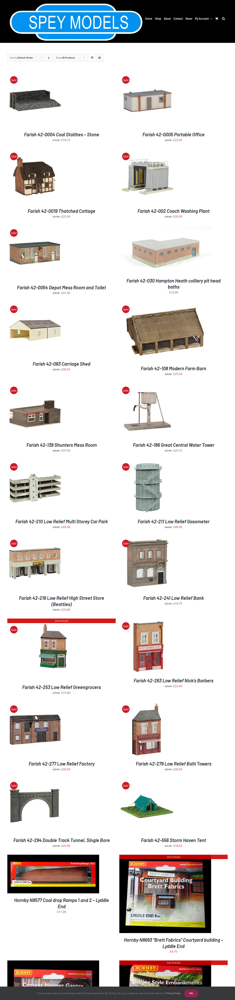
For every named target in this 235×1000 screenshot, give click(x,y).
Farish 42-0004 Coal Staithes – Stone (61, 134)
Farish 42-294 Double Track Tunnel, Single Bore (61, 840)
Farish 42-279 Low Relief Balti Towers (173, 763)
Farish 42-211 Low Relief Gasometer (173, 521)
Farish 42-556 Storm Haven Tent (173, 840)
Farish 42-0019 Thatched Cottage (61, 211)
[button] (223, 18)
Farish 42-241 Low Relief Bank (173, 598)
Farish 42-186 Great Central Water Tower (173, 445)
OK (191, 993)
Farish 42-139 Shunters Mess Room (61, 445)
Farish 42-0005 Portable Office (173, 134)
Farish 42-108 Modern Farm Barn (173, 368)
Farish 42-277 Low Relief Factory (62, 763)
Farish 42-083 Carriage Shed (61, 364)
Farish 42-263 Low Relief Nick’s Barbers (173, 680)
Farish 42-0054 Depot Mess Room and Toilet (61, 287)
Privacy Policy (173, 993)
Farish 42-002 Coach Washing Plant (173, 211)
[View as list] (99, 57)
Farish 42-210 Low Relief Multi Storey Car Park (61, 521)
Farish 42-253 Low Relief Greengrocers (61, 687)
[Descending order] (48, 57)
